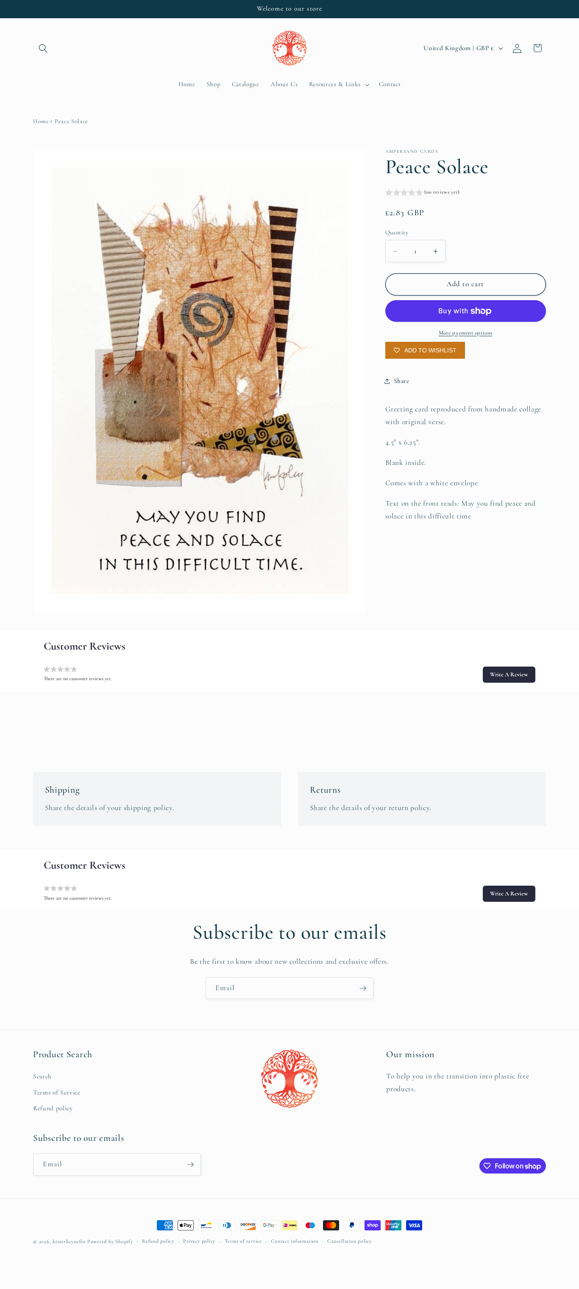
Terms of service (243, 1241)
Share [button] (401, 381)
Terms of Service (57, 1092)
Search (42, 1076)
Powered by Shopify (110, 1241)
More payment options (466, 332)
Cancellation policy (349, 1241)
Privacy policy (199, 1241)
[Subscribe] (363, 988)
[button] (43, 48)
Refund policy (53, 1108)
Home (41, 121)
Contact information (294, 1241)
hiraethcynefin (69, 1241)
